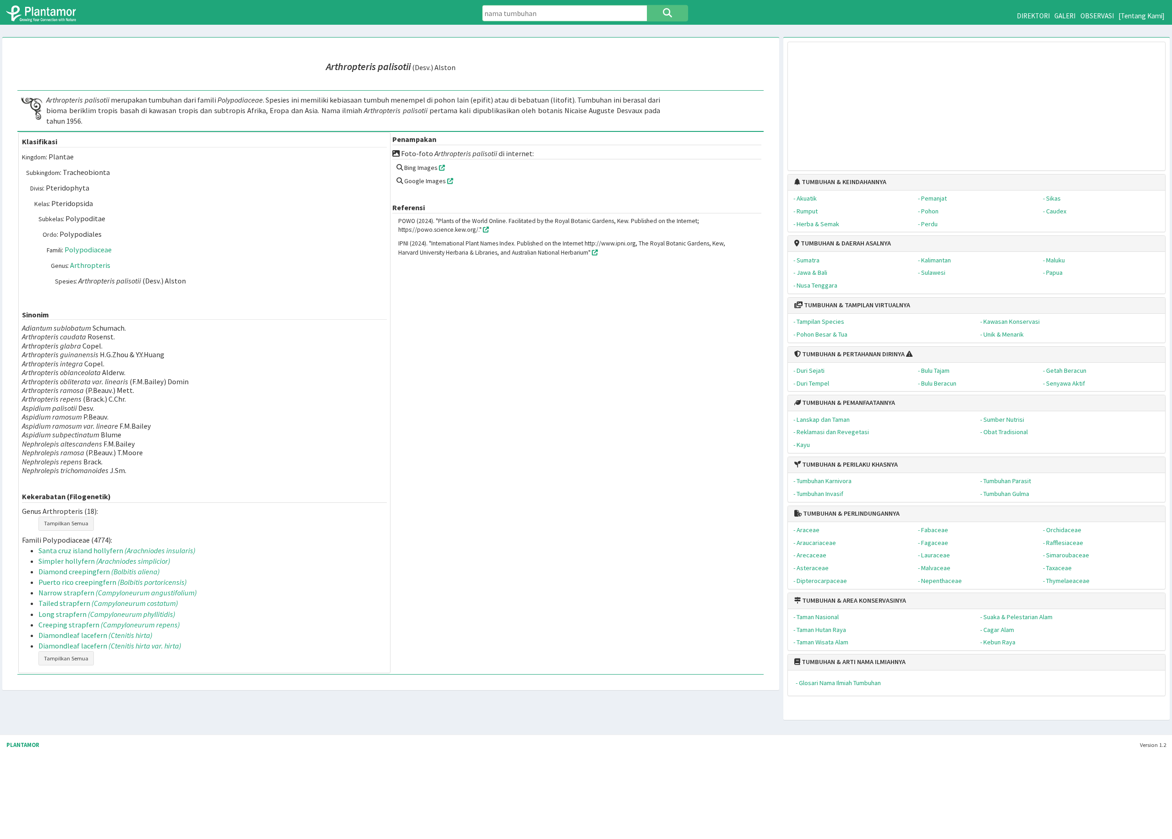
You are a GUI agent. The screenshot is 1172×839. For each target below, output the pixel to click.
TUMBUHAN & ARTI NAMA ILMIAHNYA (853, 662)
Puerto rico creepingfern (112, 582)
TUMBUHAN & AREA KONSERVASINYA (853, 600)
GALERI (1064, 15)
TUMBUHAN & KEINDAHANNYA (843, 182)
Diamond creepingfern (99, 571)
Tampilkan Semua (66, 523)
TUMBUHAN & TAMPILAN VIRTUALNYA (856, 305)
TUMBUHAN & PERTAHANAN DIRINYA (853, 354)
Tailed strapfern (108, 603)
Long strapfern (106, 614)
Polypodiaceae (88, 249)
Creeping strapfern (109, 624)
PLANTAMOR (22, 744)
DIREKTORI (1033, 15)
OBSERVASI (1097, 15)
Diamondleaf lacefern (95, 635)
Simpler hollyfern (104, 561)
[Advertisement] (976, 101)
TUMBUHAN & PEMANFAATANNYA (848, 402)
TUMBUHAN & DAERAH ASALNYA (845, 243)
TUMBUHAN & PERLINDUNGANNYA (851, 513)
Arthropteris (90, 265)
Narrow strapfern (117, 592)
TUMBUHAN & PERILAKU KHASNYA (849, 464)
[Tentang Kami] (1141, 15)
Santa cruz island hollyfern (116, 550)
